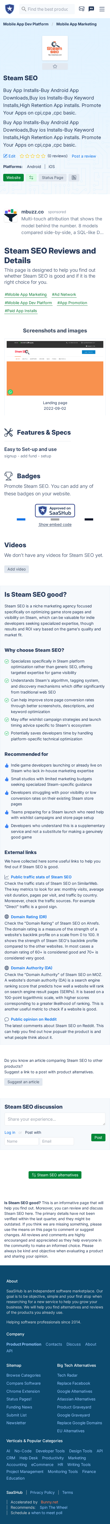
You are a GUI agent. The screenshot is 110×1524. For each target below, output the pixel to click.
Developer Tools (50, 1451)
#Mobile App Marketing (26, 294)
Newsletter (16, 1422)
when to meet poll (46, 1512)
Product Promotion (23, 1344)
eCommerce (42, 1464)
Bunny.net (49, 1502)
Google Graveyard (73, 1415)
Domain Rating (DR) (29, 916)
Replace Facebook (73, 1383)
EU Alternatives (71, 1431)
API (9, 1351)
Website (13, 177)
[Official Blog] (74, 177)
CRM (10, 1458)
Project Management (25, 1471)
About (90, 1344)
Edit (11, 156)
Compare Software (23, 1383)
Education (15, 1478)
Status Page (52, 177)
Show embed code (55, 524)
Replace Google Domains (79, 1422)
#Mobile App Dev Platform (28, 302)
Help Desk (28, 1458)
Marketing (77, 1458)
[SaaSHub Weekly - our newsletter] (82, 9)
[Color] (21, 519)
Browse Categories (23, 1375)
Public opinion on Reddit (34, 1019)
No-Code (23, 1451)
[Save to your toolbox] (55, 66)
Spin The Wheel (53, 1507)
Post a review (84, 156)
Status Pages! (19, 1399)
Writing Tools (79, 1464)
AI (8, 1451)
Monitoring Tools (63, 1471)
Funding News (19, 1407)
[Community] (91, 9)
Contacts (54, 1344)
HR (60, 1464)
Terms (67, 1492)
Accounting (16, 1464)
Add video (16, 569)
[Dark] (89, 519)
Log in (10, 1132)
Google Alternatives (74, 1391)
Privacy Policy (42, 1492)
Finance (89, 1471)
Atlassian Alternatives (76, 1399)
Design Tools (80, 1451)
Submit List (16, 1415)
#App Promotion (72, 302)
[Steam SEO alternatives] (55, 48)
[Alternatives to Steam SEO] (31, 177)
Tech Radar (67, 1375)
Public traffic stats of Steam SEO (41, 877)
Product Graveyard (74, 1407)
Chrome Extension (23, 1391)
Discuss (73, 1344)
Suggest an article (23, 1081)
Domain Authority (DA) (31, 968)
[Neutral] (55, 519)
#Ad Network (64, 294)
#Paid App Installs (21, 310)
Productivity (53, 1458)
